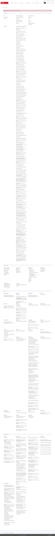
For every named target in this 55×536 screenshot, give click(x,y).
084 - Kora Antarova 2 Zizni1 (20, 163)
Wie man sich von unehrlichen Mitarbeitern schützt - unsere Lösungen (45, 332)
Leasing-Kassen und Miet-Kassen (20, 416)
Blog (44, 0)
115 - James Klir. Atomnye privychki (20, 224)
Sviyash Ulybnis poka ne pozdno (20, 96)
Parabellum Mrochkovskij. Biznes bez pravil (21, 140)
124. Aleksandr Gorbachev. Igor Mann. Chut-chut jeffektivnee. (21, 245)
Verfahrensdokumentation (19, 15)
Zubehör (29, 281)
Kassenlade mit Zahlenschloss (8, 509)
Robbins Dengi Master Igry (19, 53)
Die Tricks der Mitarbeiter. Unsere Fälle (33, 400)
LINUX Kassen (30, 370)
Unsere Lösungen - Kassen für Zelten (9, 334)
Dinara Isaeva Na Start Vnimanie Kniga (21, 26)
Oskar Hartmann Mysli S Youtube (20, 81)
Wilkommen (5, 26)
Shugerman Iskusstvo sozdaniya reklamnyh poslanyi (20, 144)
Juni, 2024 (41, 293)
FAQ (28, 436)
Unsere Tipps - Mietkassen (20, 340)
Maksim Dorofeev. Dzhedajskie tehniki (21, 185)
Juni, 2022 (5, 329)
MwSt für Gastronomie (32, 411)
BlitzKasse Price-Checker (19, 338)
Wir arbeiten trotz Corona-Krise (8, 416)
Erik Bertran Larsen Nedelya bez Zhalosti (20, 116)
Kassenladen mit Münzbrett (33, 276)
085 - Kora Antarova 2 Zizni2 (20, 165)
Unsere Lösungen (6, 483)
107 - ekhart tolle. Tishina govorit (20, 208)
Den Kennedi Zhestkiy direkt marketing (21, 113)
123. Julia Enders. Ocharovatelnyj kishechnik (20, 243)
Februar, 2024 (30, 303)
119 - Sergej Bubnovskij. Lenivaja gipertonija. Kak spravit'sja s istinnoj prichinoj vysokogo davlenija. (21, 233)
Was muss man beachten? (32, 379)
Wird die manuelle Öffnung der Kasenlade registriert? (8, 322)
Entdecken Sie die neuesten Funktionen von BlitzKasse (21, 312)
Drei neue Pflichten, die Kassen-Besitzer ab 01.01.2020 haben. (21, 429)
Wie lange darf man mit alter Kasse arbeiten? (8, 339)
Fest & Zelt (5, 274)
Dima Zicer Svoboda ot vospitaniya (20, 127)
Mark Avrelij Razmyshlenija (19, 142)
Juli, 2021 (29, 410)
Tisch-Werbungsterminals (32, 321)
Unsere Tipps (18, 436)
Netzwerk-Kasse (31, 372)
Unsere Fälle (42, 436)
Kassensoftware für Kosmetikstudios (33, 388)
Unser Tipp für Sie (43, 294)
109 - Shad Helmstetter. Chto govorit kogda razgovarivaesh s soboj (21, 213)
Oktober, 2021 (6, 410)
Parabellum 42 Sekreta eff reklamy (20, 101)
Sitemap (29, 20)
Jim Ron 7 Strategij (18, 130)
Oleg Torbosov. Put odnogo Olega (20, 172)
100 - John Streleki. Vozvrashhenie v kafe (21, 193)
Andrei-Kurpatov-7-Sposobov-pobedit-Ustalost (21, 71)
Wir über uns (18, 18)
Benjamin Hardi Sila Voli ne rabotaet (21, 38)
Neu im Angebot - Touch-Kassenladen (9, 330)
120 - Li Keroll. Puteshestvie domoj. (20, 235)
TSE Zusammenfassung (32, 371)
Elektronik (17, 285)
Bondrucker (29, 279)
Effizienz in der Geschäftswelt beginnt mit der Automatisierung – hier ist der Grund (21, 309)
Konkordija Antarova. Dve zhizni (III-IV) (21, 181)
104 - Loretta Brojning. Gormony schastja (20, 202)
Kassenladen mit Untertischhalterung (32, 274)
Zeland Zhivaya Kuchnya (19, 111)
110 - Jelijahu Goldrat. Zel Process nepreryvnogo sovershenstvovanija (20, 215)
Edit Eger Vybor (18, 41)
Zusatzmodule (42, 271)
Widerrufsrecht (30, 24)
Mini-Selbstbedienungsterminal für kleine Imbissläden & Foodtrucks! (8, 296)
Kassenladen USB (31, 271)
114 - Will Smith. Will (19, 223)
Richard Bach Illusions (19, 168)
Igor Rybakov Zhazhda (19, 122)
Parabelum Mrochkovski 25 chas (20, 110)
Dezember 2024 (30, 293)
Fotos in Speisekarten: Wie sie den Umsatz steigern (20, 315)
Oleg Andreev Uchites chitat (20, 133)
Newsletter (17, 23)
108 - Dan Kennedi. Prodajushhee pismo (20, 210)
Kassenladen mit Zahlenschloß (33, 272)
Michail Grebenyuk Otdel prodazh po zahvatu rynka (21, 152)
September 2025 (6, 293)
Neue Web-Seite (31, 417)
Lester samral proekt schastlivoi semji (21, 135)
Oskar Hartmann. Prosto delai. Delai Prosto (21, 32)
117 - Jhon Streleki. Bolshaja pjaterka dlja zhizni (21, 228)
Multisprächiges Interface (32, 359)
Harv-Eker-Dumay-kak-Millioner (20, 69)
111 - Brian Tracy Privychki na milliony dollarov (21, 217)
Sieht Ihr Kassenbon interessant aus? (21, 468)
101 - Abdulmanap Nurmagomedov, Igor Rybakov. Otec (21, 196)
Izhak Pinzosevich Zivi (19, 129)
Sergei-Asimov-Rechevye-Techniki (20, 66)
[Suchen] (45, 3)
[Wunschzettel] (49, 2)
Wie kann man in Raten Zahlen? (33, 366)
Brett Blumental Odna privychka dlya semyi (21, 105)
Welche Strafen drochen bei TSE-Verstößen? (20, 423)
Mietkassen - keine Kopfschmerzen (45, 321)
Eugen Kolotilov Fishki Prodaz (20, 64)
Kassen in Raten (18, 272)
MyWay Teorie (18, 44)
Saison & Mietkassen (6, 273)
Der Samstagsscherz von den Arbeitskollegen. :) (20, 302)
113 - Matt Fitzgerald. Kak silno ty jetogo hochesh (21, 221)
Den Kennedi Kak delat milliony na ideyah (20, 120)
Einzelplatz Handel (6, 285)
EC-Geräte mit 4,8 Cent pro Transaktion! (21, 412)
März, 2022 (41, 329)
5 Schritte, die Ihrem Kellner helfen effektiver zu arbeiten (33, 369)
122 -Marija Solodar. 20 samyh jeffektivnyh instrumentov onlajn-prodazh (20, 240)
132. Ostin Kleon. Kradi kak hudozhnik (21, 256)
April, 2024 (5, 303)
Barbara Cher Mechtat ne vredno (20, 35)
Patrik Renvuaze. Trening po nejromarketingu (20, 230)
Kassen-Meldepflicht (7, 411)
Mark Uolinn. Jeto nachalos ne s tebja (21, 171)
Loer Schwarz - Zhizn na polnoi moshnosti (20, 28)
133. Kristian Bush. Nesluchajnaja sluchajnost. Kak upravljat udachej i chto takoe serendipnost (21, 259)
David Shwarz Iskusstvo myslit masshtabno (20, 100)
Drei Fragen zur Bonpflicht (19, 427)
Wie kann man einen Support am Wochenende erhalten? (32, 391)
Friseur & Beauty (6, 272)
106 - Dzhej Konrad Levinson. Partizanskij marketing (20, 206)
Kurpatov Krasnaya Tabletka (20, 56)
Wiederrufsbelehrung (31, 15)
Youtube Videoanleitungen (19, 17)
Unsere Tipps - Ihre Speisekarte (20, 330)
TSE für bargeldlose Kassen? (32, 396)
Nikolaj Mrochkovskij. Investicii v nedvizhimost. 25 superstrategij (20, 158)
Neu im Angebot (31, 330)
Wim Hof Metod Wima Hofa (19, 114)
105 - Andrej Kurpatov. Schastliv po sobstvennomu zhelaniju (20, 204)
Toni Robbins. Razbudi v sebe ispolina (21, 176)
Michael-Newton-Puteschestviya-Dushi (21, 73)
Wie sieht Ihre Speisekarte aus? (33, 339)
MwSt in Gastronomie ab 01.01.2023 (33, 437)
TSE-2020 (5, 436)
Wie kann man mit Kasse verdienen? (21, 507)
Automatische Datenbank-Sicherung (33, 380)
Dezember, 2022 (42, 303)
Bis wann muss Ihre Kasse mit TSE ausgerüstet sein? (45, 413)
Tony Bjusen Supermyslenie (20, 154)
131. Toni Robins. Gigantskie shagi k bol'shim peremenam (21, 255)
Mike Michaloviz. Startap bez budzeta (21, 138)
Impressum (29, 21)
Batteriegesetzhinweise (31, 23)
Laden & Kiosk (6, 271)
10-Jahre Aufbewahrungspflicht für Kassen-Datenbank (33, 403)
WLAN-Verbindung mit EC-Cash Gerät (46, 338)
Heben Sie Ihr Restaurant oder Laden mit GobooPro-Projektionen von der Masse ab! (9, 306)
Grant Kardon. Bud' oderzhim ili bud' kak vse (21, 249)
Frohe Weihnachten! (31, 338)
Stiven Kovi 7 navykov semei (20, 150)
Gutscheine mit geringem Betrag (33, 360)
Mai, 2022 (17, 329)
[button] (47, 2)
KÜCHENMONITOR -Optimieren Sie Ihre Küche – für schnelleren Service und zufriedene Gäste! (21, 297)
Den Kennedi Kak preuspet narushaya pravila (21, 76)
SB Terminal (18, 283)
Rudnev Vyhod (18, 47)
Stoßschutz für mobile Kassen (33, 398)
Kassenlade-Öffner (31, 397)
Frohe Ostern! (18, 488)
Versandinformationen (19, 21)
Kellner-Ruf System (31, 354)
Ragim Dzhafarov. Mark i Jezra (20, 252)
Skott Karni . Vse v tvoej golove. (20, 251)
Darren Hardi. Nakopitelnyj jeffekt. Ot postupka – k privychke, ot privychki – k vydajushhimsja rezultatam (21, 179)
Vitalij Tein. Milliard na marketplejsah (21, 169)
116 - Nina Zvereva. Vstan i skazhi (20, 226)
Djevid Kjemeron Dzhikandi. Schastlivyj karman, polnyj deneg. (21, 175)
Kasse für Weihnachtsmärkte (32, 341)
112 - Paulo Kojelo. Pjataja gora (20, 219)
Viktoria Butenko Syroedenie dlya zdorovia (20, 124)
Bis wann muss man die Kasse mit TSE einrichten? (21, 425)
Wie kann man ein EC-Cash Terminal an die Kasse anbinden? (33, 346)
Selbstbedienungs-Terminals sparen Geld (33, 327)
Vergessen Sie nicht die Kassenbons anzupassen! (33, 406)
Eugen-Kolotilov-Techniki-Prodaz (20, 67)
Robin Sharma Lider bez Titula (20, 87)
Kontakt (53, 0)
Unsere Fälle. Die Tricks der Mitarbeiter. (33, 351)
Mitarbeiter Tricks (43, 437)
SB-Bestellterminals (6, 417)
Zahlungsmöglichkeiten (19, 20)
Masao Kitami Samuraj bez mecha (20, 126)
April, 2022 (29, 329)
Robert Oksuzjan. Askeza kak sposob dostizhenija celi (21, 187)
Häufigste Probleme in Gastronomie (21, 457)
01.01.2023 (42, 322)
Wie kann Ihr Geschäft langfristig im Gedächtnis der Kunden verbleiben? (33, 375)
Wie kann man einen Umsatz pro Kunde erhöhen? (33, 349)
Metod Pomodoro (18, 84)
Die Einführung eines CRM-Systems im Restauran (21, 318)
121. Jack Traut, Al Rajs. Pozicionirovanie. (19, 237)
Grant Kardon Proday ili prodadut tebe (21, 118)
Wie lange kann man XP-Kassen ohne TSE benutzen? (33, 387)
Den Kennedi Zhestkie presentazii (20, 108)
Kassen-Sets (29, 280)
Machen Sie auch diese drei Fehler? (21, 339)
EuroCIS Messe (6, 335)
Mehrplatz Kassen (18, 271)
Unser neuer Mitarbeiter (32, 342)
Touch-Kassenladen (31, 275)
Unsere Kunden (48, 0)
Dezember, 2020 (42, 410)
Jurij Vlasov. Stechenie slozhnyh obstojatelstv (20, 183)
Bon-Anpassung (18, 446)
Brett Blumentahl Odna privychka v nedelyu (20, 63)
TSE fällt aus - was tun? (19, 417)
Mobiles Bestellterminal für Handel (33, 357)
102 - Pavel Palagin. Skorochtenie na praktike (21, 198)
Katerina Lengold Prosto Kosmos (20, 103)
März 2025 (17, 293)
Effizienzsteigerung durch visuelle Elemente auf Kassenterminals (32, 296)
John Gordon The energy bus (20, 132)
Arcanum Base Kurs (18, 78)
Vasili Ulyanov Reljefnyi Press (20, 90)
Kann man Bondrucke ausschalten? (33, 448)
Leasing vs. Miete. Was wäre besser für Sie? (33, 325)
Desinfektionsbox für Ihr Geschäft (33, 384)
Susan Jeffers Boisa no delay (20, 59)
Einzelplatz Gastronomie (7, 284)
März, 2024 (17, 303)
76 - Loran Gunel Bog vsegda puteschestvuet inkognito (20, 149)
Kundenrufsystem (31, 381)
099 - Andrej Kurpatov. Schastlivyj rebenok (20, 191)
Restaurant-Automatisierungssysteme (21, 284)
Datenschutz (30, 17)
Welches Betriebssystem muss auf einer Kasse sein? (21, 420)
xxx (16, 261)
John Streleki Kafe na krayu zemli (20, 107)
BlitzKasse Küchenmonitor (32, 322)
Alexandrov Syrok (18, 136)
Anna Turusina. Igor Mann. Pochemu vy (21, 247)
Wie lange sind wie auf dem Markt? (33, 340)
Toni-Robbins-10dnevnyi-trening (20, 74)
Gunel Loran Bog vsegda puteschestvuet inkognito (19, 146)
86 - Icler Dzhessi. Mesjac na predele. (21, 166)
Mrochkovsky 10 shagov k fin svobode (21, 50)
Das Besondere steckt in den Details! (21, 299)
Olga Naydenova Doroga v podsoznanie (21, 93)
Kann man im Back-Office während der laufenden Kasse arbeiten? (33, 409)
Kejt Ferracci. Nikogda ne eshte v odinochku (20, 162)
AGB (28, 18)
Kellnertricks (18, 294)
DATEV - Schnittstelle (31, 358)
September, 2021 (18, 410)
